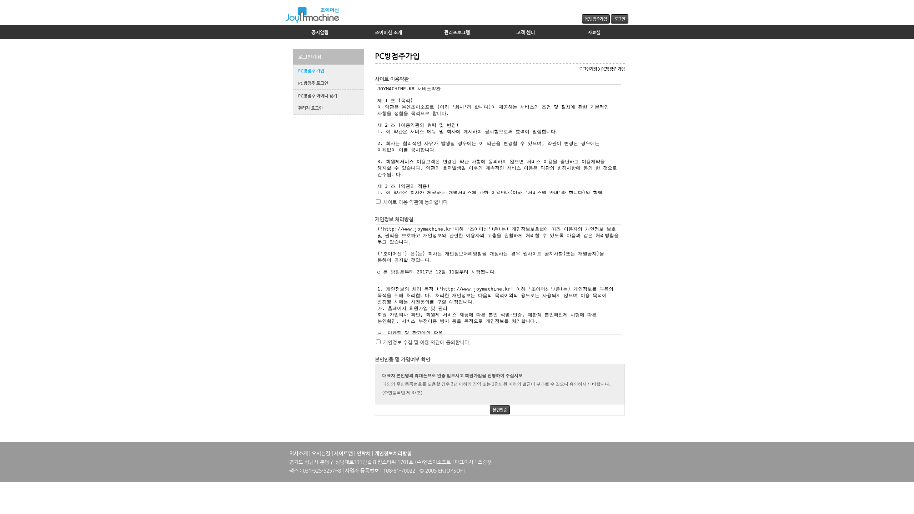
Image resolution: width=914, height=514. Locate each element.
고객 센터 (525, 32)
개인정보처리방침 (393, 453)
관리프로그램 (457, 32)
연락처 (364, 453)
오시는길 (321, 453)
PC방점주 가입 (311, 70)
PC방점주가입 (595, 19)
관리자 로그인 (310, 108)
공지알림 (319, 32)
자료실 (594, 32)
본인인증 (500, 410)
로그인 (619, 19)
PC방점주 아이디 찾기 (317, 95)
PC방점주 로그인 (313, 83)
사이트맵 (343, 453)
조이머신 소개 (388, 32)
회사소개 (298, 453)
